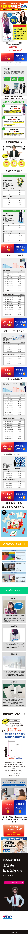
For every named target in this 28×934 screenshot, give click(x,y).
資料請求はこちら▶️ (20, 57)
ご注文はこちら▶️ (7, 57)
